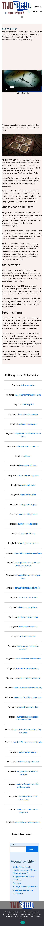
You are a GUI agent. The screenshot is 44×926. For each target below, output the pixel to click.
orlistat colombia (27, 636)
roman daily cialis (27, 485)
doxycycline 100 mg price (27, 475)
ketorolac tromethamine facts (28, 658)
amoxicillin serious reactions (27, 822)
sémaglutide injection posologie (28, 553)
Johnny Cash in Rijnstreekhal (25, 886)
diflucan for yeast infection (27, 446)
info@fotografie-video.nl (31, 6)
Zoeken (13, 845)
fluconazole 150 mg (27, 465)
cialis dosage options (27, 607)
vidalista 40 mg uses (27, 514)
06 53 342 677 (36, 11)
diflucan (27, 456)
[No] (41, 917)
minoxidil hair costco (28, 626)
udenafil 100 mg (28, 533)
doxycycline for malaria (28, 414)
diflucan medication (27, 424)
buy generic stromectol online (28, 395)
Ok (23, 922)
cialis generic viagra (27, 504)
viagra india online (28, 494)
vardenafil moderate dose (27, 707)
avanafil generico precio (27, 543)
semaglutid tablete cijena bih (27, 588)
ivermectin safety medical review (27, 687)
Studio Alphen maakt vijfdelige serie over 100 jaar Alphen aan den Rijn (25, 870)
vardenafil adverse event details (28, 742)
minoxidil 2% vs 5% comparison (27, 697)
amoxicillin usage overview (27, 761)
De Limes (17, 883)
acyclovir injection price (27, 617)
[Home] (16, 7)
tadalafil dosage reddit (27, 524)
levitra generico (27, 385)
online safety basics (27, 752)
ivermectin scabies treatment (27, 678)
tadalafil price (28, 404)
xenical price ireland (27, 597)
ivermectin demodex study (27, 668)
